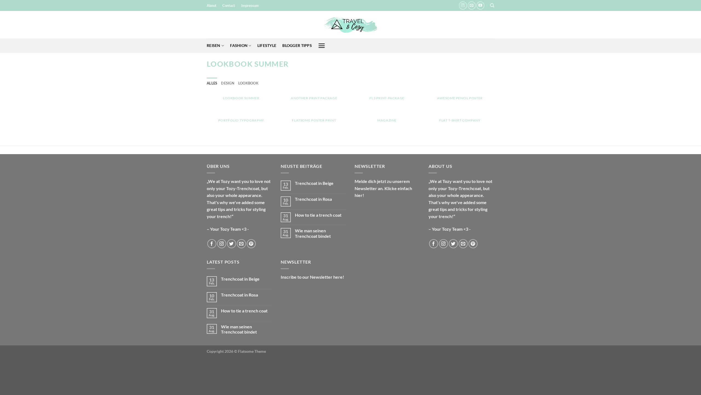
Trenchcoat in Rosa (313, 199)
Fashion (239, 45)
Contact (228, 5)
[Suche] (492, 5)
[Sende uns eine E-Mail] (472, 5)
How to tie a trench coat (318, 215)
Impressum (250, 5)
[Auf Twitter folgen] (231, 243)
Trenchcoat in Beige (314, 183)
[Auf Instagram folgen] (463, 5)
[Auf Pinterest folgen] (251, 243)
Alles (212, 83)
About (211, 5)
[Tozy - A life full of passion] (350, 25)
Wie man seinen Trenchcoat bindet (313, 233)
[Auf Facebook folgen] (211, 243)
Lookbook (248, 83)
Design (227, 83)
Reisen (213, 45)
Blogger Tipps (297, 45)
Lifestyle (267, 45)
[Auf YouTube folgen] (480, 5)
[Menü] (321, 45)
